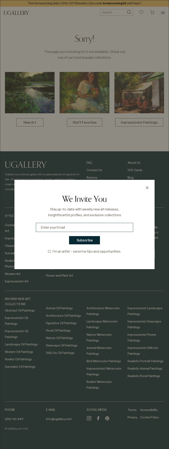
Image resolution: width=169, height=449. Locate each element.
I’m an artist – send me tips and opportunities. (87, 251)
